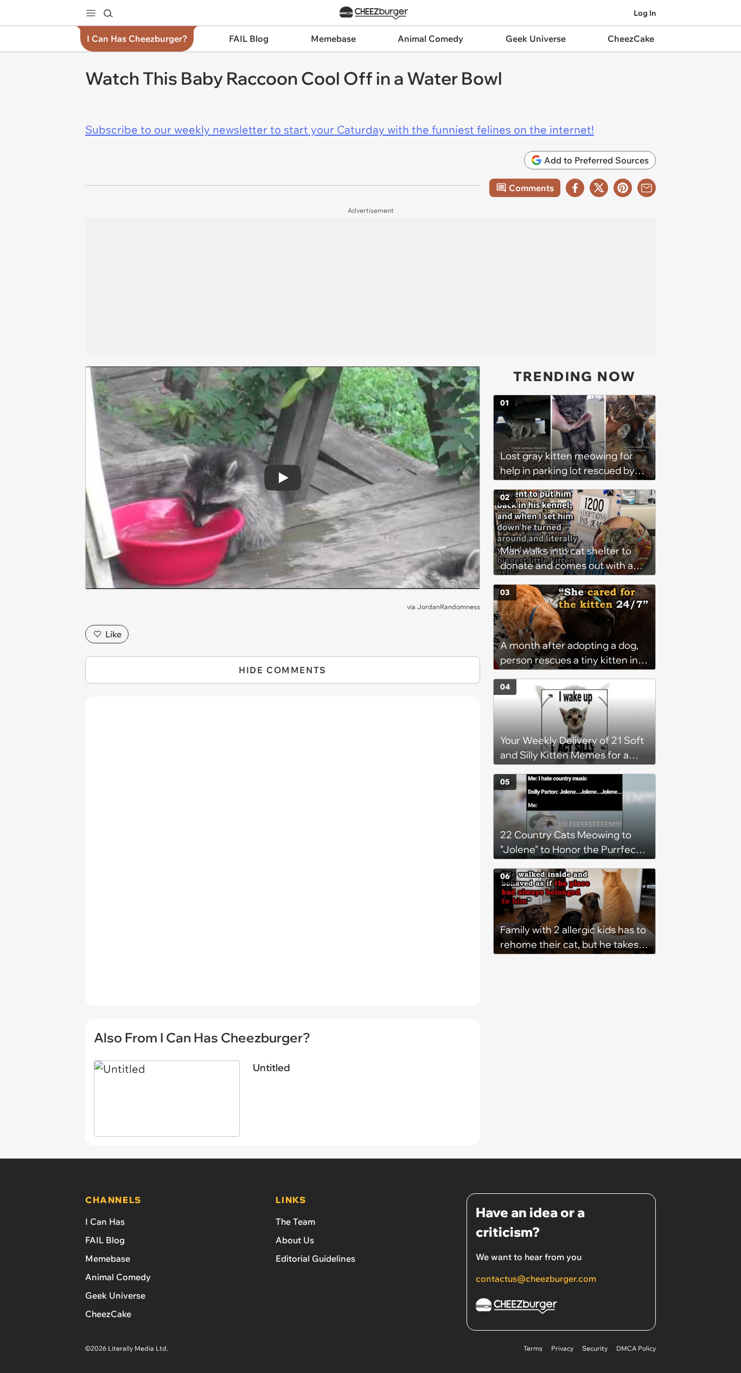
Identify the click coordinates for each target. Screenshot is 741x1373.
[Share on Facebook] (575, 188)
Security (595, 1348)
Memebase (107, 1258)
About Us (295, 1240)
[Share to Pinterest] (623, 188)
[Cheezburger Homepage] (373, 13)
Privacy (562, 1348)
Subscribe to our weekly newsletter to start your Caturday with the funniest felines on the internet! (339, 129)
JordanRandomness (448, 607)
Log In (645, 13)
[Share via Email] (646, 188)
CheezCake (108, 1313)
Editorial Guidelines (315, 1258)
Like (113, 634)
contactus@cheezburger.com (536, 1278)
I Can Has (105, 1221)
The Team (295, 1221)
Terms (532, 1348)
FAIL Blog (105, 1240)
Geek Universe (115, 1295)
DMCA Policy (636, 1348)
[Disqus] (282, 857)
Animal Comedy (118, 1276)
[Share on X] (599, 188)
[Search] (108, 13)
